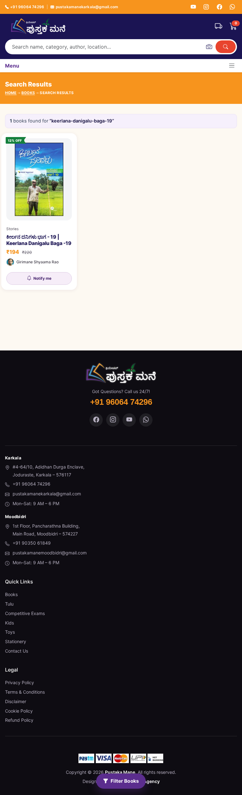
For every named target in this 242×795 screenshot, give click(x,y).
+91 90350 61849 (32, 543)
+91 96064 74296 (27, 6)
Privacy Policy (19, 682)
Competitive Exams (25, 613)
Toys (10, 632)
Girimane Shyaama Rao (37, 262)
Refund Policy (19, 720)
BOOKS (28, 93)
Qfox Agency (146, 781)
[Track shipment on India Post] (218, 26)
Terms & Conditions (25, 692)
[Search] (226, 46)
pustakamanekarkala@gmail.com (87, 6)
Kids (9, 622)
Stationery (15, 641)
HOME (11, 93)
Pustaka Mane (120, 772)
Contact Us (16, 651)
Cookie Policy (19, 711)
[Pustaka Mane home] (38, 26)
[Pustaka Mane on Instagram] (112, 420)
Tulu (9, 604)
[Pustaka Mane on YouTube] (129, 420)
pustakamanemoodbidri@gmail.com (50, 552)
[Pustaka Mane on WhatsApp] (146, 420)
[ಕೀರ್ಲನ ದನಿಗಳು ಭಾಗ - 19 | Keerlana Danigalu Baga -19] (39, 211)
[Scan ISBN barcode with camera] (209, 46)
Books (11, 594)
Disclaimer (15, 701)
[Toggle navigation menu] (232, 65)
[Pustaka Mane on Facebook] (96, 420)
